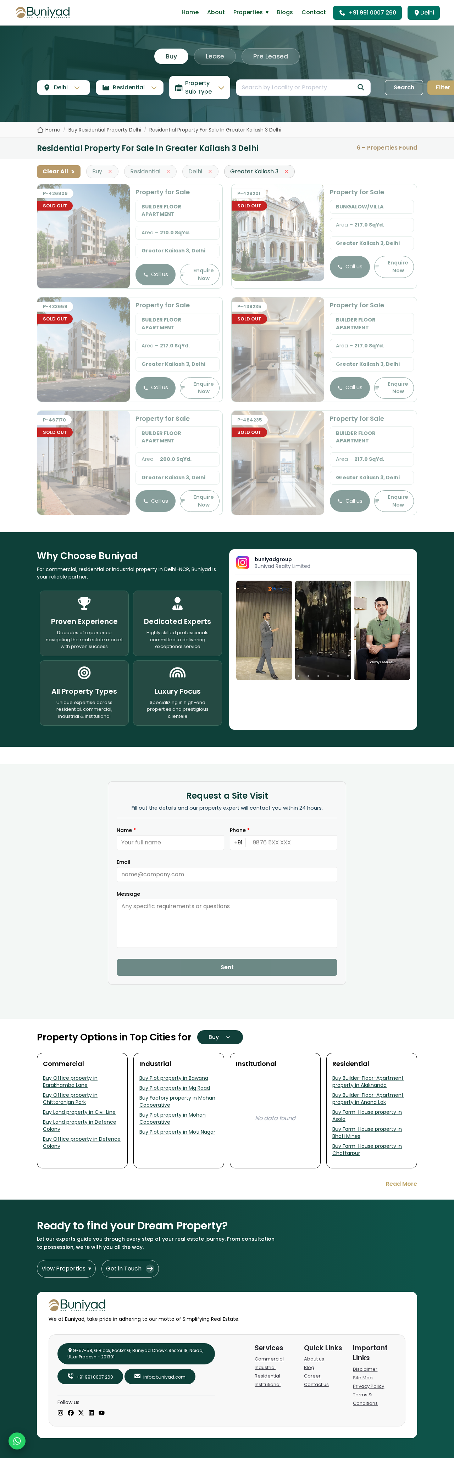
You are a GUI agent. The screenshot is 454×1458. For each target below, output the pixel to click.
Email (123, 862)
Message (128, 894)
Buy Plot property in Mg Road (174, 1087)
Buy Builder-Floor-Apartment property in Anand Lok (368, 1098)
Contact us (316, 1384)
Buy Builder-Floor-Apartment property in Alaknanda (368, 1081)
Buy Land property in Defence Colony (79, 1125)
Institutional (268, 1384)
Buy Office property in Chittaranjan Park (70, 1098)
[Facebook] (71, 1413)
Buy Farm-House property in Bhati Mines (367, 1132)
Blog (309, 1367)
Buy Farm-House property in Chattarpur (367, 1150)
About (216, 12)
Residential (267, 1376)
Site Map (363, 1377)
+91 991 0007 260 (372, 13)
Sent (227, 967)
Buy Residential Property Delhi (104, 129)
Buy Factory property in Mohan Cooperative (177, 1101)
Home (190, 12)
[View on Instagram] (264, 630)
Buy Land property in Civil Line (79, 1112)
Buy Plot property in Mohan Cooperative (172, 1118)
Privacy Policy (368, 1386)
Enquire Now (203, 274)
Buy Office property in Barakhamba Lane (70, 1081)
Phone (240, 830)
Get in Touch (124, 1268)
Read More (401, 1184)
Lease (215, 56)
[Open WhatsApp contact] (17, 1440)
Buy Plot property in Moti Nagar (177, 1131)
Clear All (59, 172)
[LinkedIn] (91, 1413)
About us (314, 1359)
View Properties (66, 1268)
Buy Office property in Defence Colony (82, 1142)
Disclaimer (365, 1369)
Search (404, 87)
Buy (171, 56)
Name (126, 830)
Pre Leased (270, 56)
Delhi (427, 13)
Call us (159, 274)
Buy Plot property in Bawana (173, 1078)
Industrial (265, 1367)
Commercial (269, 1359)
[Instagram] (60, 1413)
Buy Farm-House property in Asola (367, 1115)
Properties (250, 12)
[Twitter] (81, 1413)
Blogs (285, 12)
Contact (313, 12)
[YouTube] (102, 1413)
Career (312, 1376)
